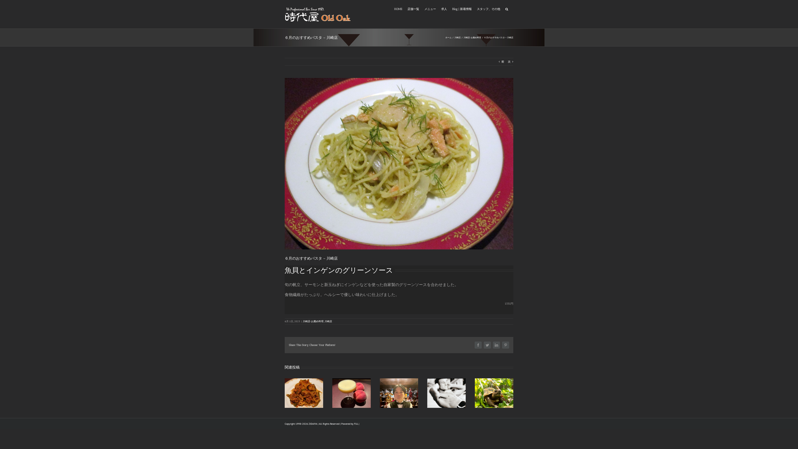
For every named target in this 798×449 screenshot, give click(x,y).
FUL (356, 423)
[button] (506, 8)
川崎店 (328, 321)
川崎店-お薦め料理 (313, 321)
